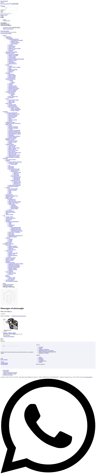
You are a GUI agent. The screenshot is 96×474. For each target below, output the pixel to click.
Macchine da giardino (7, 285)
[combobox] (7, 13)
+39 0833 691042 (4, 363)
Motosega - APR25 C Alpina (9, 333)
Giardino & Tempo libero (8, 284)
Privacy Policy (6, 370)
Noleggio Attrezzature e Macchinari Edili (47, 351)
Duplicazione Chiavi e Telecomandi (46, 350)
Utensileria (41, 358)
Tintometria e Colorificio (44, 352)
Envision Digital (88, 377)
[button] (8, 336)
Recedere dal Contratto (8, 374)
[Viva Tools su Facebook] (1, 6)
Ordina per (3, 316)
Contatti (40, 348)
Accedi (4, 19)
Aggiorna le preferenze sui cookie (10, 372)
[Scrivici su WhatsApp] (48, 472)
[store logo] (11, 9)
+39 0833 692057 (4, 364)
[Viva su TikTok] (4, 6)
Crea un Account (6, 20)
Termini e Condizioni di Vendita (9, 373)
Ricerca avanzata (4, 14)
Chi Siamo (41, 347)
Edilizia (40, 357)
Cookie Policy (6, 371)
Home (4, 283)
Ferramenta (41, 359)
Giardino (40, 362)
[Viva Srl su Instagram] (3, 6)
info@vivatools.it (5, 3)
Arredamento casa (42, 360)
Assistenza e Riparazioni (44, 349)
